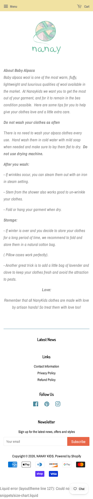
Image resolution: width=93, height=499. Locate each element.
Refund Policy (46, 379)
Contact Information (46, 366)
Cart (86, 6)
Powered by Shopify (68, 456)
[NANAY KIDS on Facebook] (35, 405)
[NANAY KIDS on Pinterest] (46, 405)
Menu (13, 6)
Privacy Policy (46, 373)
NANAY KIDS (45, 456)
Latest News (46, 339)
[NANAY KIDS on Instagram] (57, 405)
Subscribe (78, 441)
